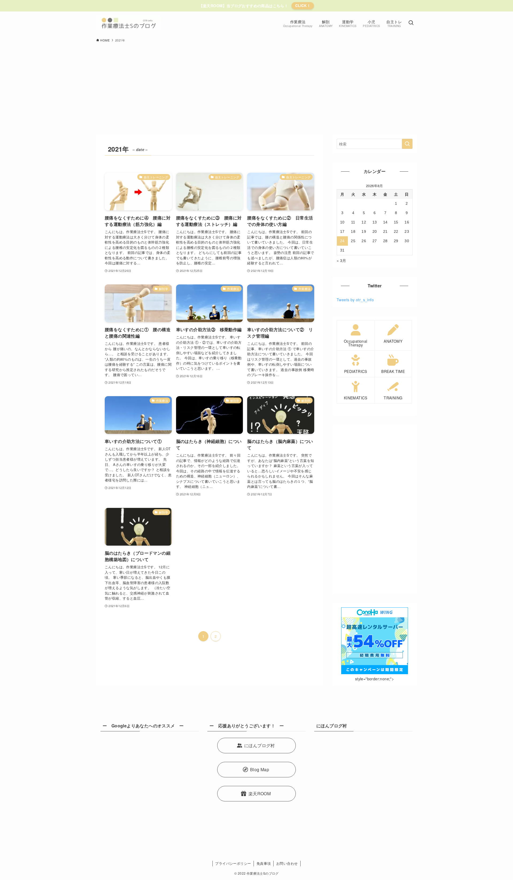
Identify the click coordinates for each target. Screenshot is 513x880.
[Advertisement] (256, 85)
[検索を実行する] (407, 144)
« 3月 (341, 260)
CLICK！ (302, 5)
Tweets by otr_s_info (355, 299)
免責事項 (263, 863)
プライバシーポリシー (233, 863)
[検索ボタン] (411, 23)
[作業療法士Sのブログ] (128, 23)
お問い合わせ (287, 863)
